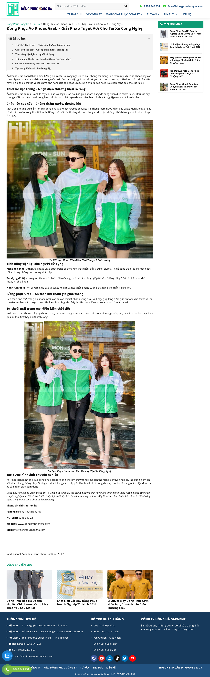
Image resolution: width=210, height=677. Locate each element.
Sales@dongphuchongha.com (185, 6)
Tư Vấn (152, 14)
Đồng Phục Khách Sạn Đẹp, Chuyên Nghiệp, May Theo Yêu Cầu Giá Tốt (184, 87)
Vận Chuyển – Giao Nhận (107, 637)
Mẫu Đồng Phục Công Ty (123, 14)
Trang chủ (74, 14)
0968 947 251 (151, 6)
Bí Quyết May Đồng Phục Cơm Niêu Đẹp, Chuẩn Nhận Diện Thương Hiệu (128, 604)
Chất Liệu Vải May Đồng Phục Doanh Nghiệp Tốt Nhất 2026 (77, 602)
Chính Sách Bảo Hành (105, 643)
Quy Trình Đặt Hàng (104, 625)
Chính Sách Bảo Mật (105, 649)
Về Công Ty (94, 14)
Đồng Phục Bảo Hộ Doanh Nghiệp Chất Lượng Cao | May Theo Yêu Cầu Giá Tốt (27, 604)
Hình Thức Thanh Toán (106, 631)
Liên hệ (186, 14)
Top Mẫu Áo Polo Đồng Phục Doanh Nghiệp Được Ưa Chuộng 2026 (184, 73)
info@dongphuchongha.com (29, 529)
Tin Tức (169, 14)
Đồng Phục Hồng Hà (29, 511)
